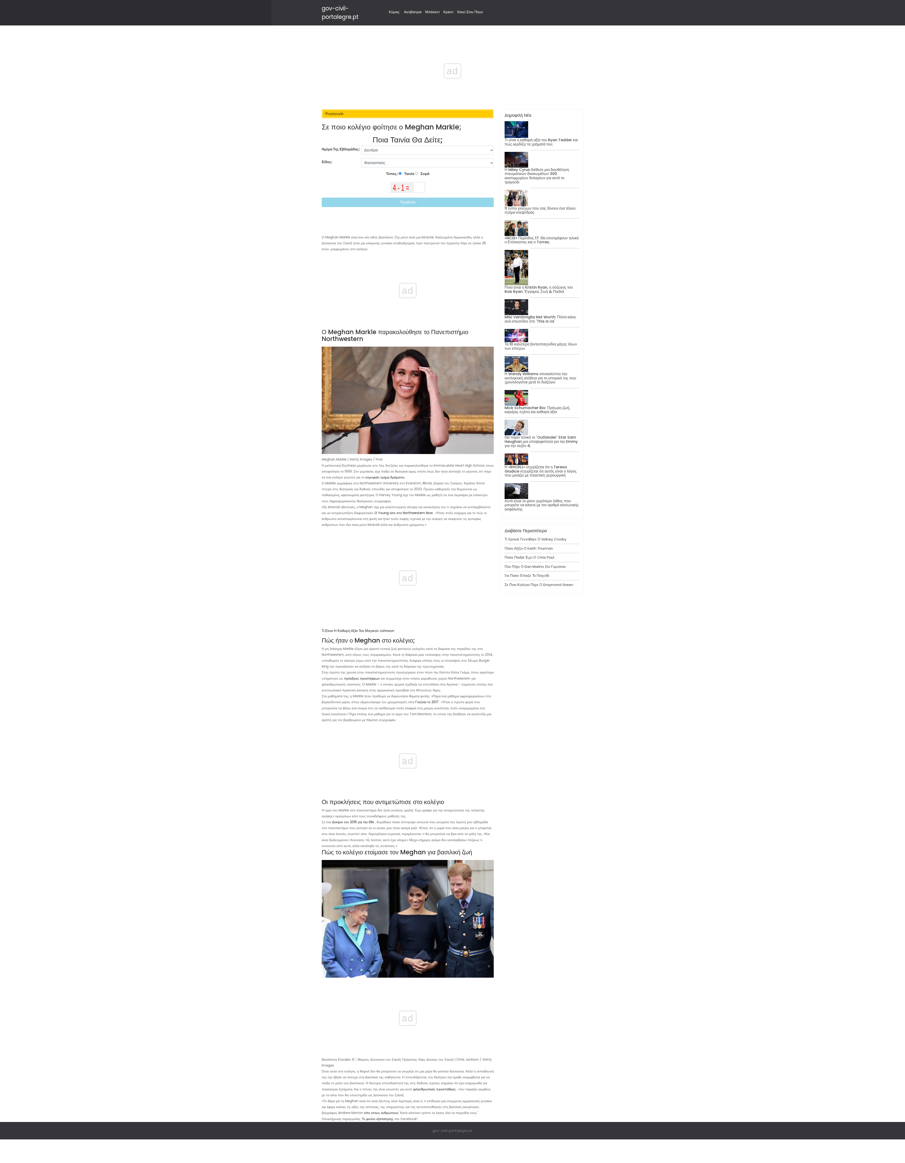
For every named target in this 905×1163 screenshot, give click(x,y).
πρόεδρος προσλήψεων (362, 678)
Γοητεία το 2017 (427, 702)
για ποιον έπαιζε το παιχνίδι (527, 575)
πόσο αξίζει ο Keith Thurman (529, 548)
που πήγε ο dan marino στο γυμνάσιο (535, 566)
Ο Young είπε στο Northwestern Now (403, 513)
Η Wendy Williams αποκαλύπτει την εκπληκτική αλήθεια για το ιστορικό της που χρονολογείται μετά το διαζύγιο (540, 378)
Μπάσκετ (432, 11)
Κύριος (394, 11)
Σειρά (424, 173)
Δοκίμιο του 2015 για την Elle (353, 822)
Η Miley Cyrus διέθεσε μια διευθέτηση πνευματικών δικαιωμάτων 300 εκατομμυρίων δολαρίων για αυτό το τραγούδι (537, 176)
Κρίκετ (448, 11)
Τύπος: (392, 173)
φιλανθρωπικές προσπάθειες (434, 1089)
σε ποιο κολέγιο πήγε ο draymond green (539, 584)
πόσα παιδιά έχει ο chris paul (529, 557)
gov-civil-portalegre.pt (452, 1130)
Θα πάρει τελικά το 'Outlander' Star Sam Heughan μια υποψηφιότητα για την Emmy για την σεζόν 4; (541, 441)
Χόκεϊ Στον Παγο (470, 11)
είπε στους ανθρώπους (381, 1112)
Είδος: (327, 161)
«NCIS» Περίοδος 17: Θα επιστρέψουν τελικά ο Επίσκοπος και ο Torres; (542, 240)
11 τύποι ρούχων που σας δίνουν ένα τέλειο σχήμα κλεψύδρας (540, 210)
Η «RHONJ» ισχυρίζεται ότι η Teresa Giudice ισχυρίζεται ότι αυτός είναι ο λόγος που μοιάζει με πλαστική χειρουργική (541, 471)
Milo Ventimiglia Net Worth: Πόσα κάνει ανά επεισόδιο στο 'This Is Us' (540, 319)
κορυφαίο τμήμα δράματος (385, 477)
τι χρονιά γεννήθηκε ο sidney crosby (535, 539)
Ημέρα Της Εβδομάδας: (341, 149)
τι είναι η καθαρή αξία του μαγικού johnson (358, 630)
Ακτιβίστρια (413, 11)
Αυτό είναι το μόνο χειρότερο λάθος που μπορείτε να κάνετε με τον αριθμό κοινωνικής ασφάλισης (542, 505)
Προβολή (407, 202)
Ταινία (408, 173)
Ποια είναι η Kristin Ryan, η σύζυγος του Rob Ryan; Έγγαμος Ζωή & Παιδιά (539, 289)
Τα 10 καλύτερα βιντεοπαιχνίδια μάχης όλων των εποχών (541, 346)
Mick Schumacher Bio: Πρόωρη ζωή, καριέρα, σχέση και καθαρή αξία (537, 410)
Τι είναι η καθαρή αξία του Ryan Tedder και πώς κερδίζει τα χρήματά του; (541, 142)
